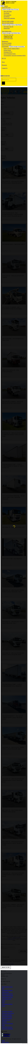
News (3, 62)
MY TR (4, 58)
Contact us (3, 979)
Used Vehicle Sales (6, 31)
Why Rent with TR (8, 26)
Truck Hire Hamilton (7, 1016)
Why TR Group (8, 11)
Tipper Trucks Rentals (7, 993)
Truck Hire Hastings (7, 1018)
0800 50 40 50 (5, 76)
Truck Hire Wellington (7, 1028)
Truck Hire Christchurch (8, 1013)
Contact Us (4, 68)
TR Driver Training (6, 43)
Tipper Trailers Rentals (7, 995)
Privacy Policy (5, 1042)
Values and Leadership (9, 18)
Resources (4, 65)
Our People (6, 13)
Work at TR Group (6, 44)
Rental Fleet (7, 28)
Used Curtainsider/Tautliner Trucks (7, 1004)
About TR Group (6, 7)
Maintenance (5, 41)
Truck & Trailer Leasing (8, 21)
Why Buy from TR (8, 35)
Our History (7, 16)
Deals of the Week (8, 38)
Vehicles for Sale (8, 36)
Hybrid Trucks (7, 50)
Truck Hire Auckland (7, 1011)
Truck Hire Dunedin (7, 1015)
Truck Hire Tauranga (7, 1027)
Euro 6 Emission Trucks (10, 53)
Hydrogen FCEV (8, 52)
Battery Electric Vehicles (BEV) (11, 48)
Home (3, 1040)
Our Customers (7, 15)
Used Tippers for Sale (7, 997)
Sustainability (5, 46)
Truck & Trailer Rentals (7, 23)
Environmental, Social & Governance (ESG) (15, 55)
